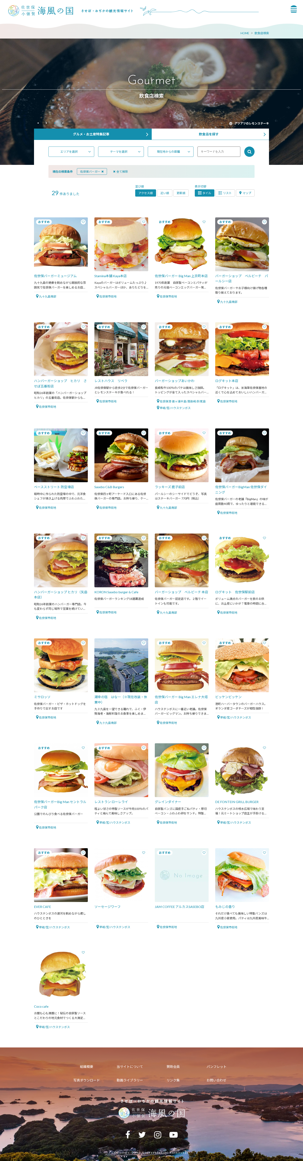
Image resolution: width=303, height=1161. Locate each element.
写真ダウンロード (86, 1080)
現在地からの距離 (168, 151)
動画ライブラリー (130, 1080)
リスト (227, 193)
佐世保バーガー (90, 171)
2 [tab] (46, 123)
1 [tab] (38, 123)
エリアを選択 (69, 151)
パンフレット (217, 1066)
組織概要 (86, 1066)
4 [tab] (63, 123)
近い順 (164, 193)
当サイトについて (130, 1066)
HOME (245, 33)
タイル (206, 193)
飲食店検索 (262, 33)
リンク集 (173, 1080)
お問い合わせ (216, 1080)
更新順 (181, 193)
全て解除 (122, 171)
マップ (247, 193)
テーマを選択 (118, 151)
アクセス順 (146, 193)
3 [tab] (55, 123)
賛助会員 (173, 1066)
